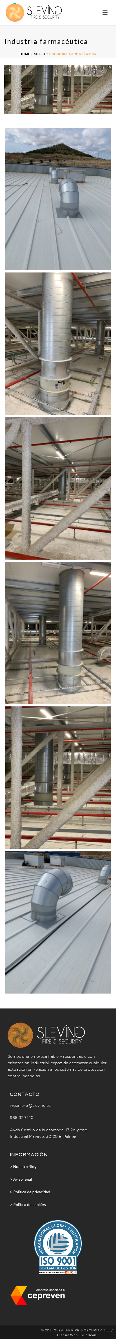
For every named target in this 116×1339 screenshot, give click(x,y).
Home (25, 54)
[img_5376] (58, 343)
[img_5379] (58, 633)
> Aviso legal (21, 1179)
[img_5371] (58, 922)
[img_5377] (58, 488)
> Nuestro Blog (23, 1166)
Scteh (39, 54)
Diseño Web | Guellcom (77, 1335)
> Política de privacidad (30, 1191)
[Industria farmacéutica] (58, 89)
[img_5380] (58, 777)
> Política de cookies (28, 1204)
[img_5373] (58, 199)
